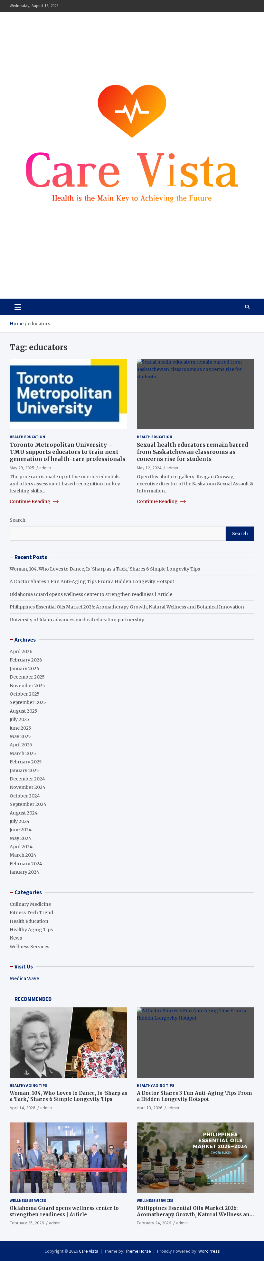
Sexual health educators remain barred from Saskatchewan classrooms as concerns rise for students (192, 452)
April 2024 (21, 847)
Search (17, 520)
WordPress (209, 1251)
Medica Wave (24, 978)
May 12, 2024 (149, 468)
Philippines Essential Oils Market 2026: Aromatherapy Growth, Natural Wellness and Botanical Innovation (127, 607)
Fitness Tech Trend (31, 912)
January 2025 (24, 770)
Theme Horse (138, 1251)
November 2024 (27, 787)
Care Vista (35, 274)
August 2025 (23, 711)
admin (45, 468)
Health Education (27, 436)
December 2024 (27, 779)
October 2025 (25, 694)
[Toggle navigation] (18, 307)
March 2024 (23, 855)
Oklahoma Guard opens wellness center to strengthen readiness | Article (91, 594)
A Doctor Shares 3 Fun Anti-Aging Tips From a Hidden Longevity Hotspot (92, 581)
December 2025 (27, 677)
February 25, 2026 (27, 1223)
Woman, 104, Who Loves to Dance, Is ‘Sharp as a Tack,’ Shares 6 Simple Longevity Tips (105, 569)
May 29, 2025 (22, 468)
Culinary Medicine (30, 904)
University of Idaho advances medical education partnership (77, 620)
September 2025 (28, 702)
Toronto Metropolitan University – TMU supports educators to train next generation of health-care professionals (67, 452)
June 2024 (21, 830)
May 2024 (20, 838)
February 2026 (26, 660)
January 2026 (24, 668)
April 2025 (21, 745)
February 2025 (26, 762)
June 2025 (20, 728)
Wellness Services (29, 947)
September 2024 (28, 804)
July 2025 (19, 719)
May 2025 (20, 736)
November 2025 (27, 686)
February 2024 (26, 864)
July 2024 (20, 821)
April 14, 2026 (22, 1108)
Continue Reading (31, 501)
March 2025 (23, 753)
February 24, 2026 (154, 1223)
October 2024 (25, 796)
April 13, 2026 (149, 1108)
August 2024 (24, 813)
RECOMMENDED (33, 999)
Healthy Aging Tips (31, 929)
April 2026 (21, 651)
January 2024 (24, 872)
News (16, 938)
